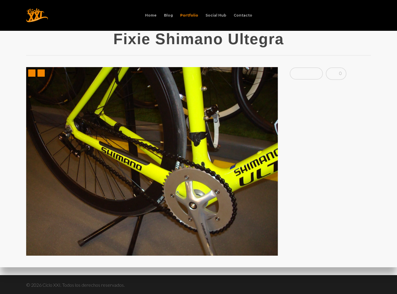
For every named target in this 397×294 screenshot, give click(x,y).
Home (151, 15)
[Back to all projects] (30, 39)
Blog (168, 15)
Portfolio (189, 15)
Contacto (243, 15)
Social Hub (215, 15)
